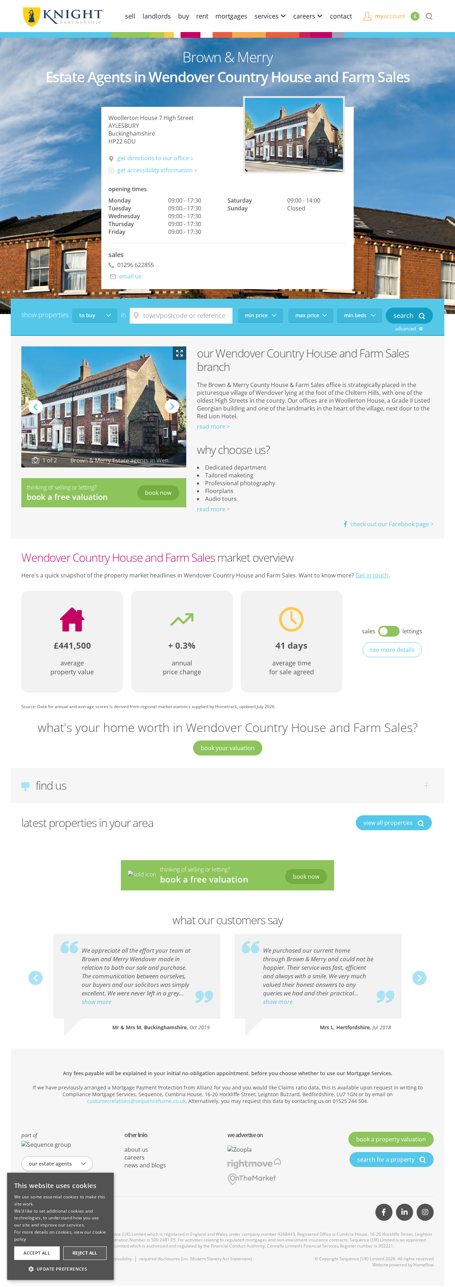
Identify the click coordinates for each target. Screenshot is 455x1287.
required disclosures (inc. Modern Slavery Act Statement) (195, 1259)
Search (404, 315)
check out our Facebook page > (391, 524)
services (267, 16)
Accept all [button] (36, 1253)
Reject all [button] (85, 1253)
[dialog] (60, 1226)
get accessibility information (155, 170)
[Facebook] (383, 1212)
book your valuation (228, 748)
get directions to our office (153, 158)
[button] (60, 1269)
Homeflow (423, 1265)
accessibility (120, 1259)
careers (305, 16)
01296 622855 (135, 265)
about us (136, 1149)
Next (172, 413)
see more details (392, 650)
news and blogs (145, 1165)
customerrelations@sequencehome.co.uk (136, 1101)
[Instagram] (425, 1212)
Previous (35, 406)
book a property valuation (391, 1139)
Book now (158, 493)
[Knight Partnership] (62, 16)
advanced (406, 329)
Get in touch (372, 575)
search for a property (386, 1159)
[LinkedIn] (404, 1212)
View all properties (389, 823)
